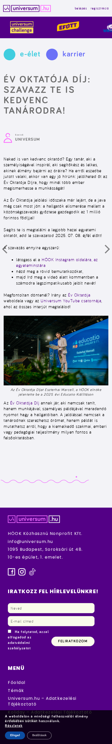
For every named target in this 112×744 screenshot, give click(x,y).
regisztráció (100, 8)
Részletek (14, 726)
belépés (81, 8)
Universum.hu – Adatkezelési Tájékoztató (42, 701)
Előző (8, 250)
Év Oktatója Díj (25, 402)
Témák (16, 691)
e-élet (30, 54)
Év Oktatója (79, 294)
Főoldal (17, 682)
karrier (74, 54)
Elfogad (15, 735)
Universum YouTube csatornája (71, 300)
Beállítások (39, 735)
